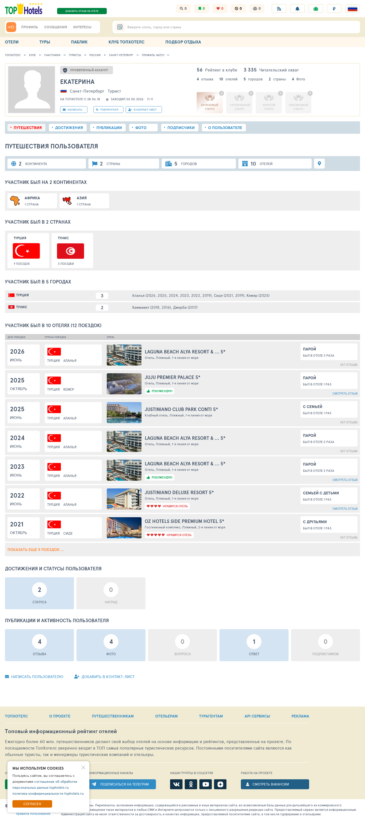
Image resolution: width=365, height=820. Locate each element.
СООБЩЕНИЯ (55, 27)
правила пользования (33, 813)
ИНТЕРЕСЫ (82, 27)
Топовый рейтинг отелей (61, 731)
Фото (140, 128)
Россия (95, 55)
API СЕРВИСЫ (257, 716)
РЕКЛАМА (300, 716)
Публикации (109, 128)
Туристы (75, 55)
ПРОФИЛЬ (29, 27)
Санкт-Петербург (121, 55)
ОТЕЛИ (12, 42)
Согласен (32, 803)
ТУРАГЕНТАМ (211, 716)
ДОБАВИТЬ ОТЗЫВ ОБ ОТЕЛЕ (82, 11)
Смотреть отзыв (345, 393)
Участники (52, 55)
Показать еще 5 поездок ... (35, 549)
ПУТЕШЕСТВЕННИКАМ (113, 716)
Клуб (32, 55)
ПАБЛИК (79, 42)
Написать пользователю (36, 676)
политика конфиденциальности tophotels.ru (48, 793)
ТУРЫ (44, 42)
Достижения (69, 128)
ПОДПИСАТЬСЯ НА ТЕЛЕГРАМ (124, 784)
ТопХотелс (13, 55)
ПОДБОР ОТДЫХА (183, 42)
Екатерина (77, 81)
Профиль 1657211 (153, 55)
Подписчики (181, 128)
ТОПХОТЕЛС (16, 716)
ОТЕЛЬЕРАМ (166, 716)
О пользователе (225, 128)
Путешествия (28, 128)
